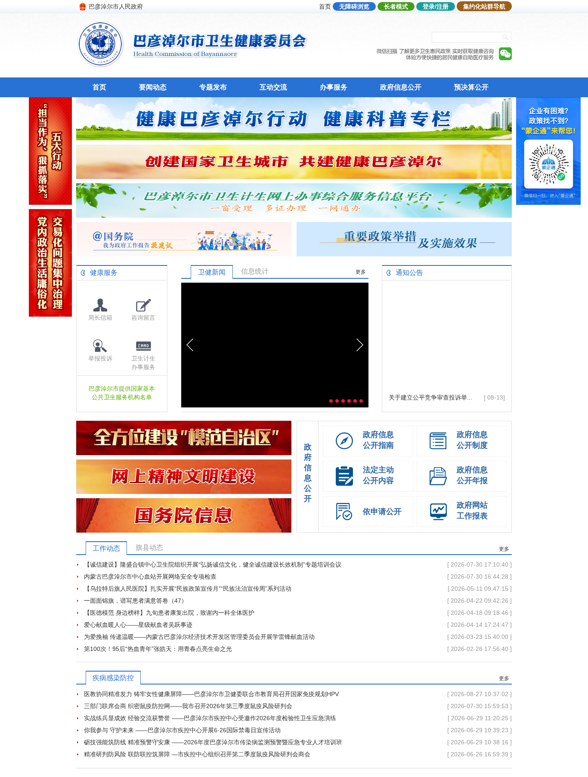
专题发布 (213, 87)
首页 (325, 6)
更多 (361, 272)
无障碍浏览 (354, 6)
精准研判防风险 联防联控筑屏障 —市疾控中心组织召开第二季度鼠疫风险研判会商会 (197, 754)
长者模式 (396, 6)
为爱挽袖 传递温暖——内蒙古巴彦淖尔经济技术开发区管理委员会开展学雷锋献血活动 (199, 636)
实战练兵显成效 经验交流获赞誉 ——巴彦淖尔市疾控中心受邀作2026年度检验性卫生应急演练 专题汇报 (210, 719)
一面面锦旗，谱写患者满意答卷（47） (135, 600)
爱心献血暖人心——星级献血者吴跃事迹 (138, 624)
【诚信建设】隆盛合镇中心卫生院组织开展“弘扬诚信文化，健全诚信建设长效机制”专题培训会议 (212, 564)
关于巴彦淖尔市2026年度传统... (431, 400)
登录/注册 (436, 6)
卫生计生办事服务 (143, 362)
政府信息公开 (400, 87)
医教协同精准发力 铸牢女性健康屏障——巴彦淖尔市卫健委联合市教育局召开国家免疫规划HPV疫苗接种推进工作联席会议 (211, 695)
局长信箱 (100, 317)
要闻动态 (153, 87)
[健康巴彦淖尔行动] (294, 138)
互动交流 (273, 87)
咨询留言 (143, 317)
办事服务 (333, 87)
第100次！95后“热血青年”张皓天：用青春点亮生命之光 (158, 648)
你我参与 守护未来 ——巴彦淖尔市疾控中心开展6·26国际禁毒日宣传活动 (182, 730)
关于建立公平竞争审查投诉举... (430, 388)
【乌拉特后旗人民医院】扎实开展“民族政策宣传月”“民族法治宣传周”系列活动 (187, 588)
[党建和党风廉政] (50, 314)
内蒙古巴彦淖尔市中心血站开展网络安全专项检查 (150, 576)
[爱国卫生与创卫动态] (294, 176)
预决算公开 (471, 87)
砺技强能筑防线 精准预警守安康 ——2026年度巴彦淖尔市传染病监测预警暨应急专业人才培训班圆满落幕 (213, 743)
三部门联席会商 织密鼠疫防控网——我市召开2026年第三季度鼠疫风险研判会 (188, 706)
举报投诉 (100, 358)
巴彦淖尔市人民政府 (116, 6)
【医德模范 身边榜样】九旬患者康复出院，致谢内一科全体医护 (169, 612)
